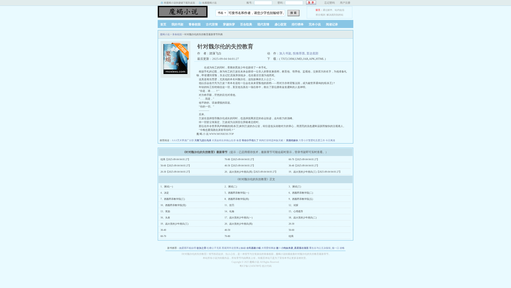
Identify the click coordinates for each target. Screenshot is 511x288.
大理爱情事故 (268, 248)
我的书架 (177, 24)
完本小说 (315, 24)
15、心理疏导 (296, 211)
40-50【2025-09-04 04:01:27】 (240, 165)
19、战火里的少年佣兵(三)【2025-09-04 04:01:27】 (315, 171)
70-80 (227, 236)
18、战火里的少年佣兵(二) (303, 217)
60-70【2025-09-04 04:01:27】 (304, 159)
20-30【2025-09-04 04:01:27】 (175, 171)
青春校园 (195, 24)
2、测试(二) (231, 186)
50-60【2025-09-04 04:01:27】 (175, 165)
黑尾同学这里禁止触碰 (234, 248)
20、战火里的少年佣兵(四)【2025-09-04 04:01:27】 (251, 171)
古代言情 (212, 24)
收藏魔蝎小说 (209, 2)
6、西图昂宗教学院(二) (301, 192)
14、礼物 (229, 211)
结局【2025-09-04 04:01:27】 (175, 159)
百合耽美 (246, 24)
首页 (163, 24)
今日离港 (330, 140)
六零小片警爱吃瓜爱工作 (312, 140)
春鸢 (238, 140)
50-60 (291, 230)
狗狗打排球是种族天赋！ (272, 140)
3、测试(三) (295, 186)
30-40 (163, 230)
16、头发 (165, 217)
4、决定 (164, 192)
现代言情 (263, 24)
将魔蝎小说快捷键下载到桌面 (179, 2)
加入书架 (285, 53)
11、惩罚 (229, 205)
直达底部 (312, 53)
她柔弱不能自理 (187, 248)
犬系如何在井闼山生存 (224, 140)
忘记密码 (329, 2)
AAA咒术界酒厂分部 (183, 140)
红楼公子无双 (214, 248)
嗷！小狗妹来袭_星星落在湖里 (292, 248)
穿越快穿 (229, 24)
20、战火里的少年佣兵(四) (239, 223)
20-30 (291, 223)
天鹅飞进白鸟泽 (202, 140)
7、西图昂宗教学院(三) (172, 199)
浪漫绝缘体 (292, 140)
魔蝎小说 (183, 12)
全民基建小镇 (253, 248)
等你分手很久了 (250, 140)
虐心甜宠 (280, 24)
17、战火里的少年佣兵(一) (239, 217)
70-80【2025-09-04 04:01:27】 (240, 159)
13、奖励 (165, 211)
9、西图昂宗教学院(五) (301, 199)
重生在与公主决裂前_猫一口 (324, 248)
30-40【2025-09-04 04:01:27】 (304, 165)
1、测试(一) (166, 186)
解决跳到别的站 (335, 14)
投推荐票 (299, 53)
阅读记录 (332, 24)
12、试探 (293, 205)
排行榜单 (298, 24)
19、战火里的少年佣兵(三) (174, 223)
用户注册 (345, 2)
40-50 (227, 230)
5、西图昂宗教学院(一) (237, 192)
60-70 (163, 236)
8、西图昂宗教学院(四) (237, 199)
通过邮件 (327, 10)
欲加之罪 (201, 248)
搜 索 (293, 12)
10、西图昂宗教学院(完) (173, 205)
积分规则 (320, 14)
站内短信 (339, 10)
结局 (291, 236)
